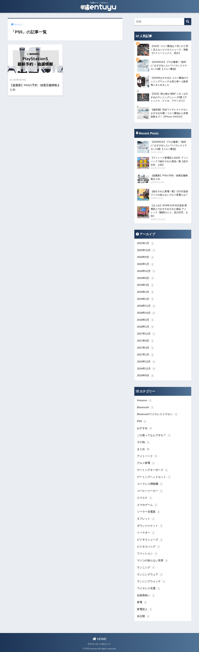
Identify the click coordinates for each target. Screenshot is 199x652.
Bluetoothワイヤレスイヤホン (157, 414)
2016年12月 (145, 361)
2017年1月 (145, 354)
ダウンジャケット (149, 525)
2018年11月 (145, 305)
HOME (101, 639)
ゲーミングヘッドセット (153, 477)
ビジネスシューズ (149, 539)
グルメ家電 (145, 463)
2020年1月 (145, 264)
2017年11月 (145, 333)
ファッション (147, 553)
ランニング (145, 567)
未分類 (143, 616)
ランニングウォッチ (150, 581)
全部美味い (145, 595)
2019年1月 (145, 298)
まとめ (143, 449)
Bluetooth (145, 407)
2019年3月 (145, 284)
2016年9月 (145, 375)
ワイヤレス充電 (148, 588)
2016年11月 (145, 368)
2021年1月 (145, 243)
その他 (143, 442)
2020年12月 (145, 250)
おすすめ (144, 428)
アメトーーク (147, 456)
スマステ (144, 497)
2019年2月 (145, 291)
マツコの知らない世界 (152, 560)
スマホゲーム (147, 504)
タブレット (145, 518)
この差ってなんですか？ (153, 435)
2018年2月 (145, 319)
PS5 (141, 421)
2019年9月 (145, 278)
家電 (141, 602)
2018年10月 (145, 312)
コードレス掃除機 (149, 483)
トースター (145, 532)
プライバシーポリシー (99, 644)
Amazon (144, 400)
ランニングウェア (149, 574)
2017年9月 (145, 340)
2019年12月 (145, 271)
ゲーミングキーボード (152, 470)
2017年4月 (145, 347)
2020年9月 (145, 257)
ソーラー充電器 (148, 511)
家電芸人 (144, 609)
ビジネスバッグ (148, 546)
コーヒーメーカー (149, 490)
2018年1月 (145, 326)
